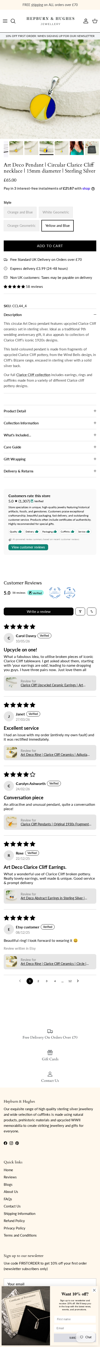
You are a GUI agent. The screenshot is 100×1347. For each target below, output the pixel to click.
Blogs (8, 1184)
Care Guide (12, 447)
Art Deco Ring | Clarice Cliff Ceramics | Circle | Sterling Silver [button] (53, 964)
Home (8, 1170)
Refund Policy (14, 1221)
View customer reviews (28, 547)
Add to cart (50, 246)
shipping (37, 5)
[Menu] (5, 21)
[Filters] (80, 611)
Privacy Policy (14, 1228)
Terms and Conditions (20, 1235)
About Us (11, 1191)
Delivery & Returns (18, 471)
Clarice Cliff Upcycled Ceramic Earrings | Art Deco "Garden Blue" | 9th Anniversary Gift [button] (52, 685)
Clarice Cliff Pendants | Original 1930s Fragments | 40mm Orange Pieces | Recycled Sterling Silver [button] (55, 824)
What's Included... (17, 435)
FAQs (8, 1199)
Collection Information (21, 423)
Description (13, 315)
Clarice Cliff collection (33, 375)
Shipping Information (19, 1213)
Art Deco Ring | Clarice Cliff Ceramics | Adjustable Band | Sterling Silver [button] (56, 755)
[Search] (15, 21)
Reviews (10, 1177)
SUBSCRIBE (75, 1338)
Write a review (39, 611)
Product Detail (15, 411)
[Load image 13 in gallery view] (50, 89)
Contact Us (12, 1206)
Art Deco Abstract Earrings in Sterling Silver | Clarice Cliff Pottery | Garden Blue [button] (53, 898)
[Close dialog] (94, 1290)
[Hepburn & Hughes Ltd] (50, 21)
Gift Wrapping (15, 459)
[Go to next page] (79, 981)
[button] (15, 286)
